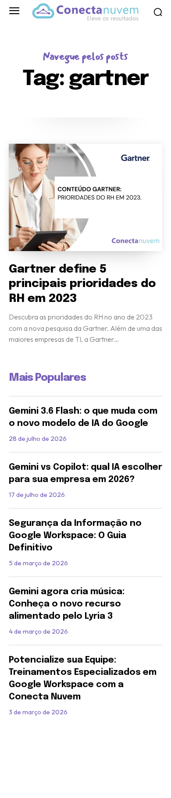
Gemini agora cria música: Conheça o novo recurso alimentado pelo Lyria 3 (67, 604)
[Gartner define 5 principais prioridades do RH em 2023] (85, 197)
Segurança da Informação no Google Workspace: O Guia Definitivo (75, 536)
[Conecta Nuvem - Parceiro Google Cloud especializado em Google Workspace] (85, 12)
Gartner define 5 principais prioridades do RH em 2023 (82, 284)
